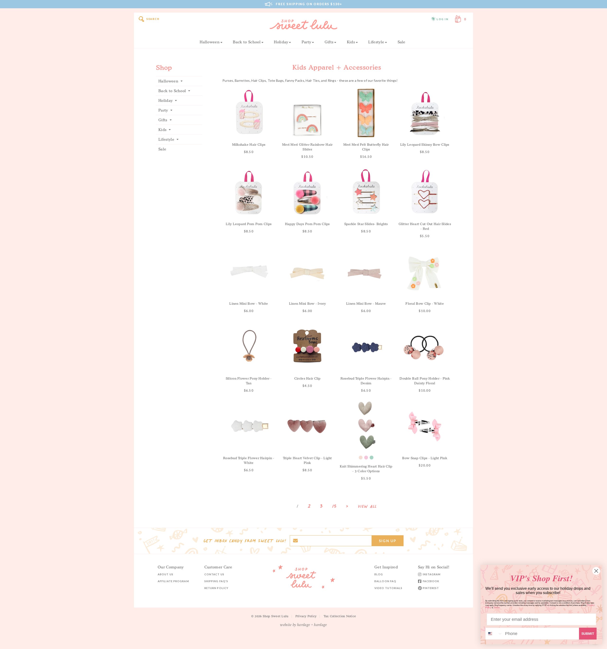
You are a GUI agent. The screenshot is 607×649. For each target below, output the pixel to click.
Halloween (210, 42)
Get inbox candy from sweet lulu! (244, 540)
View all (367, 506)
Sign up (387, 541)
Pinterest (431, 588)
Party (306, 42)
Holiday (281, 42)
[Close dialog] (596, 571)
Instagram (432, 574)
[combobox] (494, 633)
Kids (351, 42)
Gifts (329, 42)
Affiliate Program (173, 581)
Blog (378, 574)
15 (334, 506)
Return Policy (216, 588)
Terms (496, 607)
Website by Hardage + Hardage (303, 625)
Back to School (246, 42)
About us (165, 574)
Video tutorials (388, 588)
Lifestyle (376, 42)
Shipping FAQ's (216, 581)
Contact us (214, 574)
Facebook (431, 581)
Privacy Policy (306, 616)
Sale (401, 42)
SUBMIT (587, 633)
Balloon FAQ (385, 581)
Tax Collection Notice (340, 616)
